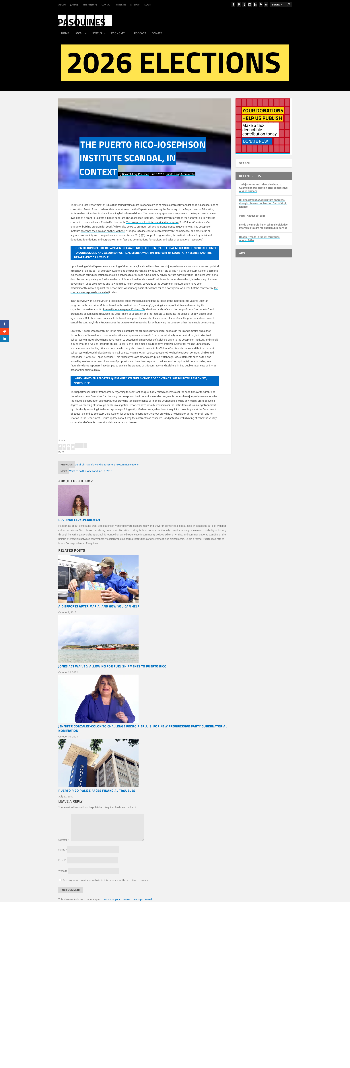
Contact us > (84, 995)
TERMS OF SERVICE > (108, 952)
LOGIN (147, 4)
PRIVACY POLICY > (132, 952)
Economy (118, 33)
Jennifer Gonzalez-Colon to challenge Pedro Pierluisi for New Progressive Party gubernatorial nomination (142, 728)
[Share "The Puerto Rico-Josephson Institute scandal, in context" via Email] (81, 447)
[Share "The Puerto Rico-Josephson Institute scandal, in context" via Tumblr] (65, 447)
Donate (156, 33)
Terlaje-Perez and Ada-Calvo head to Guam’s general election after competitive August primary (263, 188)
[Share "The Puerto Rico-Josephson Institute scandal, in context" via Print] (85, 447)
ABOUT (62, 4)
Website (62, 870)
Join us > (82, 986)
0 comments (187, 174)
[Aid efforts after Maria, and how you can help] (144, 579)
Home (65, 33)
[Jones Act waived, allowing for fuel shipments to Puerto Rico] (144, 639)
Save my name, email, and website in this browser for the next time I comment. (106, 880)
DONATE (81, 982)
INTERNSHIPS (90, 4)
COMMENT (64, 839)
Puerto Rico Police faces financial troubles (96, 790)
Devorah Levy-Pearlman (135, 174)
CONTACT (107, 4)
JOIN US (74, 4)
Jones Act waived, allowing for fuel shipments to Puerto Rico (112, 666)
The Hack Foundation (128, 971)
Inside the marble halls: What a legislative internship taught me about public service (263, 226)
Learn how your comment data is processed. (127, 899)
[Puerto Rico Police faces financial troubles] (144, 764)
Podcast (140, 33)
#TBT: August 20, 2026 (252, 215)
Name (62, 849)
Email (62, 860)
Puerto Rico (172, 174)
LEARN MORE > (85, 952)
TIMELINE (121, 4)
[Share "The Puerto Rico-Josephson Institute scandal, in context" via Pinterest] (69, 447)
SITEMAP (135, 4)
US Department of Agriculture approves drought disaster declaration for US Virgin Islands (263, 203)
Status (97, 33)
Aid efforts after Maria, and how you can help (99, 606)
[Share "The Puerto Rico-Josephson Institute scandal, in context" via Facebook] (60, 447)
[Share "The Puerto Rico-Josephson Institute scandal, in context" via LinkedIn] (73, 447)
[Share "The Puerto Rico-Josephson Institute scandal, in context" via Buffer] (77, 447)
